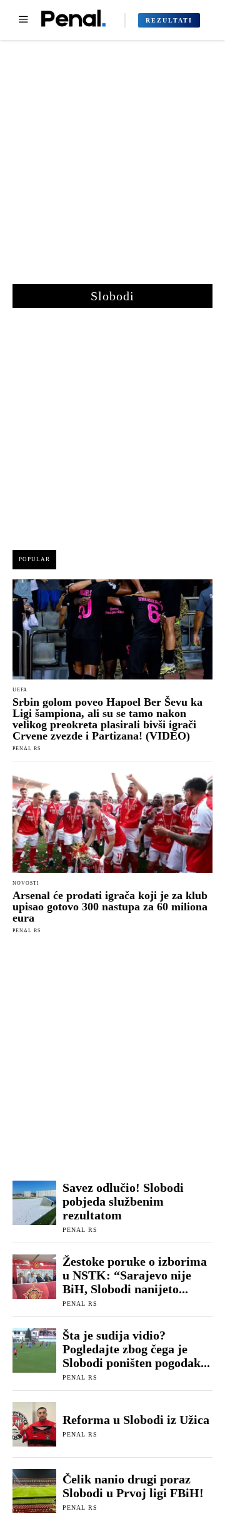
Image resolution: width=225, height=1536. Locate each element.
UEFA (20, 690)
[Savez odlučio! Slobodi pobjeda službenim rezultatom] (34, 1202)
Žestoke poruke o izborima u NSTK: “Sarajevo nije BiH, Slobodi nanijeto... (134, 1275)
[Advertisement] (112, 168)
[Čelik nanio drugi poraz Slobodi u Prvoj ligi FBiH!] (34, 1491)
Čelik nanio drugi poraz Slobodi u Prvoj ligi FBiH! (133, 1486)
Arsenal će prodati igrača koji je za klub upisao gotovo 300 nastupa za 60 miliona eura (110, 906)
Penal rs (26, 748)
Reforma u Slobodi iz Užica (135, 1420)
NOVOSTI (25, 883)
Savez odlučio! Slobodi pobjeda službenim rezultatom (123, 1201)
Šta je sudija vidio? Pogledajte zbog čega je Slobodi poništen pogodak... (136, 1349)
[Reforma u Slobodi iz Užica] (34, 1424)
